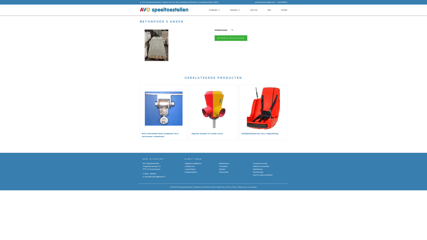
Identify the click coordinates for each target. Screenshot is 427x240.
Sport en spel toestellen (263, 175)
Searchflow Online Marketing (213, 187)
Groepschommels (260, 163)
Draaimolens (224, 163)
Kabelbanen (258, 169)
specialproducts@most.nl (155, 177)
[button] (231, 38)
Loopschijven (190, 169)
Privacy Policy (231, 187)
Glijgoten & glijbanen (193, 163)
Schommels (223, 172)
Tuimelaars (223, 166)
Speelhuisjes (258, 172)
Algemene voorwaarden (247, 187)
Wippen (222, 169)
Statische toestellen (261, 166)
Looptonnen (190, 166)
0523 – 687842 (150, 174)
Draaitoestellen (191, 172)
